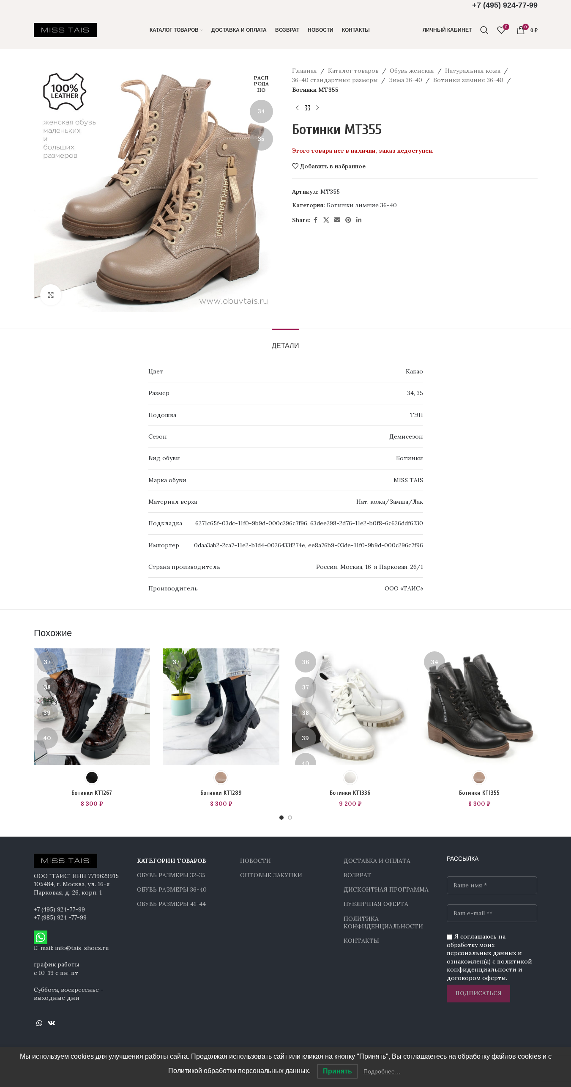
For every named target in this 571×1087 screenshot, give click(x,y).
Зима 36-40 (405, 80)
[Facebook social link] (316, 220)
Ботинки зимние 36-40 (468, 80)
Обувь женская (412, 70)
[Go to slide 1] (281, 817)
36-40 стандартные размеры (335, 80)
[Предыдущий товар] (297, 108)
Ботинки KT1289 (220, 792)
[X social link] (326, 220)
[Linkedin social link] (359, 220)
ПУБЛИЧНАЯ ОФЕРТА (376, 904)
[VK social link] (51, 1023)
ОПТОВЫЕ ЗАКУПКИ (271, 875)
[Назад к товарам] (307, 108)
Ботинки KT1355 (479, 792)
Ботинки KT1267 (91, 792)
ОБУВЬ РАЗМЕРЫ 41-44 (171, 904)
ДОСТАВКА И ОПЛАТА (377, 861)
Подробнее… (382, 1071)
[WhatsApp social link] (39, 1023)
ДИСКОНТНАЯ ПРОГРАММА (386, 889)
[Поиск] (484, 30)
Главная (304, 70)
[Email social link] (337, 220)
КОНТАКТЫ (361, 940)
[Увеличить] (50, 294)
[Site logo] (65, 29)
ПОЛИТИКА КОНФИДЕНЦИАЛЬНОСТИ (383, 922)
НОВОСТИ (255, 861)
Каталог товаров (353, 70)
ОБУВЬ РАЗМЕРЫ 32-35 (171, 875)
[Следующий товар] (317, 108)
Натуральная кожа (472, 70)
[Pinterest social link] (348, 220)
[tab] (285, 341)
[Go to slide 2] (290, 817)
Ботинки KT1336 (350, 792)
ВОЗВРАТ (358, 875)
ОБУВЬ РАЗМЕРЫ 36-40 (172, 889)
